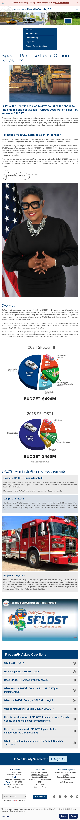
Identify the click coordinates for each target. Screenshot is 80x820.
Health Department (66, 782)
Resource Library (32, 38)
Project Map (30, 42)
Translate (21, 800)
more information (62, 3)
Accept (73, 816)
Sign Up (59, 759)
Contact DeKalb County (40, 775)
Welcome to (31, 9)
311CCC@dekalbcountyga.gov (13, 780)
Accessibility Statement (40, 772)
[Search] (68, 21)
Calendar (41, 796)
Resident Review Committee (36, 46)
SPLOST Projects (32, 33)
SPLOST (29, 29)
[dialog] (40, 813)
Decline (63, 816)
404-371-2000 (16, 782)
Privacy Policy (40, 784)
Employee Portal (40, 787)
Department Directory (40, 777)
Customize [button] (5, 816)
